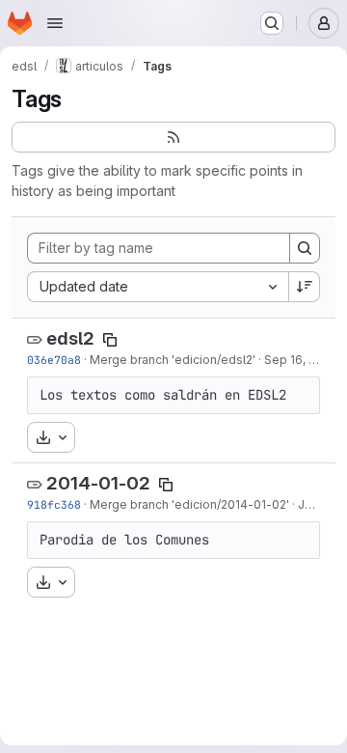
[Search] (304, 248)
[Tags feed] (173, 137)
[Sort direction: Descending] (304, 286)
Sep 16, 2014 (299, 359)
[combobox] (157, 286)
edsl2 (70, 338)
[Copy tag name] (109, 339)
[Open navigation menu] (55, 23)
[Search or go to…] (271, 23)
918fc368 (54, 504)
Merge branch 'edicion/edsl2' (172, 359)
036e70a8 (54, 359)
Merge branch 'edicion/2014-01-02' (189, 504)
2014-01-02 (98, 483)
